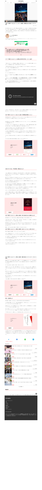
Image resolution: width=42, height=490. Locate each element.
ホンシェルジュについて (9, 400)
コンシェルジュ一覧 (15, 2)
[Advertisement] (21, 162)
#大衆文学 (7, 341)
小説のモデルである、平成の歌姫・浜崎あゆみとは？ (14, 51)
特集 (6, 401)
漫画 (23, 2)
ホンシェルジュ (7, 394)
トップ (7, 2)
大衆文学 (13, 394)
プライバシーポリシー (9, 409)
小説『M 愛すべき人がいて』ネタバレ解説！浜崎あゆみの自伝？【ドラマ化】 (25, 394)
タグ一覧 (7, 404)
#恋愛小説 (10, 341)
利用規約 (7, 405)
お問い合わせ (7, 406)
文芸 (20, 2)
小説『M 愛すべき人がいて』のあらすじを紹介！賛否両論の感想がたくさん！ (18, 50)
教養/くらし (27, 2)
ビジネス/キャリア (33, 2)
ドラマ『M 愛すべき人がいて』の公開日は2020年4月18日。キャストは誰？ (18, 49)
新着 (11, 2)
